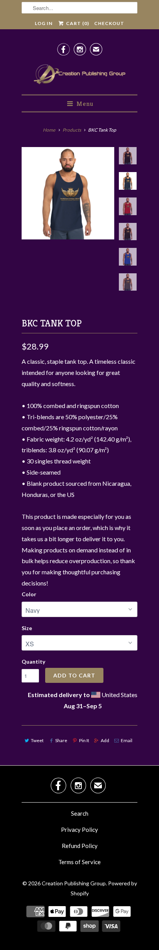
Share (61, 740)
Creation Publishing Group (74, 883)
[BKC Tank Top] (68, 193)
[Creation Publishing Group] (79, 75)
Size (27, 628)
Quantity (33, 661)
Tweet (37, 740)
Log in (43, 23)
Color (29, 594)
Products (72, 130)
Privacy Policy (79, 829)
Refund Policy (80, 845)
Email (126, 740)
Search (79, 813)
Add (105, 740)
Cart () (77, 23)
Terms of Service (79, 861)
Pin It (84, 740)
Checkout (109, 23)
